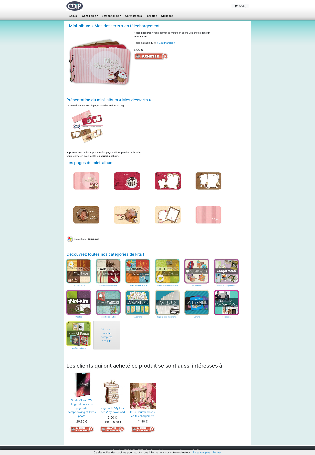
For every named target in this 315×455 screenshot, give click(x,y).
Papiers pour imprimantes (167, 317)
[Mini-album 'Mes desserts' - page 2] (127, 180)
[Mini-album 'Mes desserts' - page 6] (127, 214)
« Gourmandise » (166, 42)
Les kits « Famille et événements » (108, 271)
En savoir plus (201, 452)
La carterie (138, 302)
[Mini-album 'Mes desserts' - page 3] (167, 180)
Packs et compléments (226, 285)
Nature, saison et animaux (167, 285)
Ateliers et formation (226, 302)
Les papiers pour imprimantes (167, 302)
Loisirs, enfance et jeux (138, 285)
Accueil (73, 15)
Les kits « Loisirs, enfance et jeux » (138, 271)
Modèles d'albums (79, 334)
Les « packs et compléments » (226, 271)
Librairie (197, 317)
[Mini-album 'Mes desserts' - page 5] (86, 214)
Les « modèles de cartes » (108, 302)
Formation (226, 317)
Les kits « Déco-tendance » (79, 271)
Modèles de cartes (108, 317)
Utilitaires (167, 15)
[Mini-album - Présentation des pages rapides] (86, 126)
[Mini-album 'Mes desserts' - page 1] (86, 180)
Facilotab (151, 15)
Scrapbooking (110, 15)
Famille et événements (108, 285)
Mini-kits (78, 317)
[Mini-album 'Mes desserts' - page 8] (208, 214)
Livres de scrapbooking (197, 302)
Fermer (217, 452)
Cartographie (133, 15)
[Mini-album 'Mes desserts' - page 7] (167, 214)
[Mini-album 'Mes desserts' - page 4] (208, 180)
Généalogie (89, 15)
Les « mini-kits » (79, 302)
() (242, 6)
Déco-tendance (79, 285)
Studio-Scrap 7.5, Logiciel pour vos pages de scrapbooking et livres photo (82, 408)
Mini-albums (197, 285)
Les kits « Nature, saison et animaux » (167, 271)
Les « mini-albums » (197, 271)
